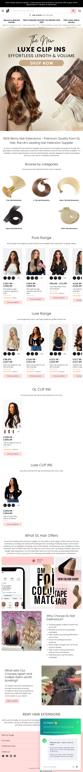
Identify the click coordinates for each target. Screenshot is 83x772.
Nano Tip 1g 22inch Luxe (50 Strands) (35, 304)
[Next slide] (77, 48)
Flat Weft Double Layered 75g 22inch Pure (34, 229)
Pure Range (7, 233)
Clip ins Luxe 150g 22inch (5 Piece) (10, 455)
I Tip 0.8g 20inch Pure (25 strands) (58, 225)
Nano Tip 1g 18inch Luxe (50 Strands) (12, 304)
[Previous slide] (6, 48)
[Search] (73, 10)
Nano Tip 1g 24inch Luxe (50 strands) (59, 304)
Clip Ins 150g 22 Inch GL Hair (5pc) (12, 382)
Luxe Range (7, 307)
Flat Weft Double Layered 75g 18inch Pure (10, 229)
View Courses (12, 639)
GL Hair (5, 385)
